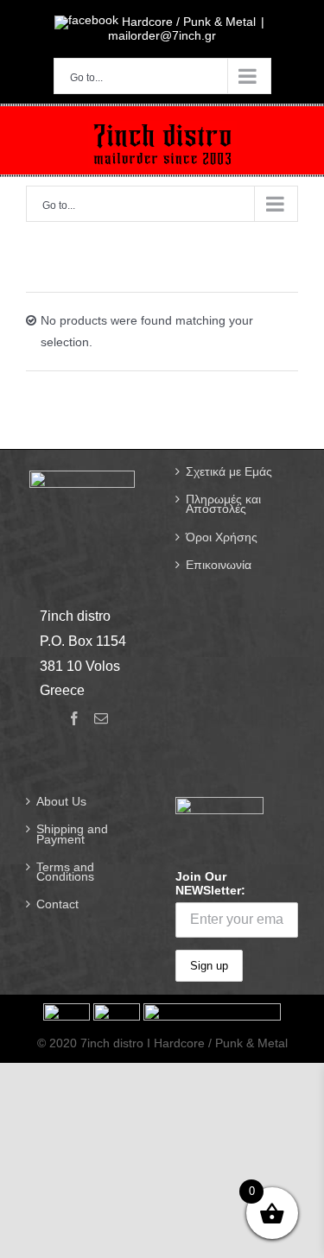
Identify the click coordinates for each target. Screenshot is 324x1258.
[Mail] (101, 718)
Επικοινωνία (218, 565)
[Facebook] (74, 718)
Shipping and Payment (72, 834)
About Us (61, 801)
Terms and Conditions (65, 872)
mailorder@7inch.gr (162, 35)
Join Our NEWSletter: (210, 883)
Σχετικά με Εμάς (229, 472)
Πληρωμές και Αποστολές (223, 504)
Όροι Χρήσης (221, 537)
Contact (57, 904)
